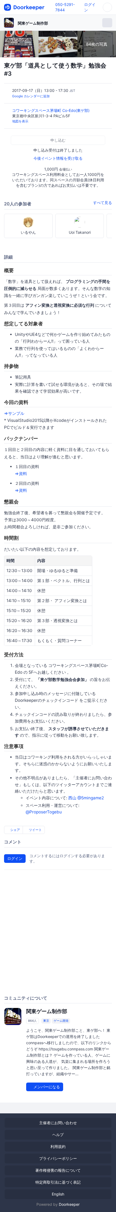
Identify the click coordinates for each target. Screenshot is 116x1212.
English (58, 1194)
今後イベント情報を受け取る (58, 158)
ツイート (35, 830)
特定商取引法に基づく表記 (58, 1182)
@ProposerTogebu (44, 811)
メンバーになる (46, 1086)
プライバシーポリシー (58, 1158)
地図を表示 (20, 121)
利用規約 (58, 1146)
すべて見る (102, 202)
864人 (32, 1021)
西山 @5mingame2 (86, 797)
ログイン (14, 858)
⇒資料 (21, 473)
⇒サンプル (14, 413)
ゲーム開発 (61, 1021)
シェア (14, 830)
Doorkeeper (69, 1204)
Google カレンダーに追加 (31, 96)
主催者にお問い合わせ (58, 1122)
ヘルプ (58, 1134)
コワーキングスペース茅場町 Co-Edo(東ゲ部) (51, 110)
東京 (46, 1021)
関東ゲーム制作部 (33, 23)
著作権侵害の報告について (58, 1170)
